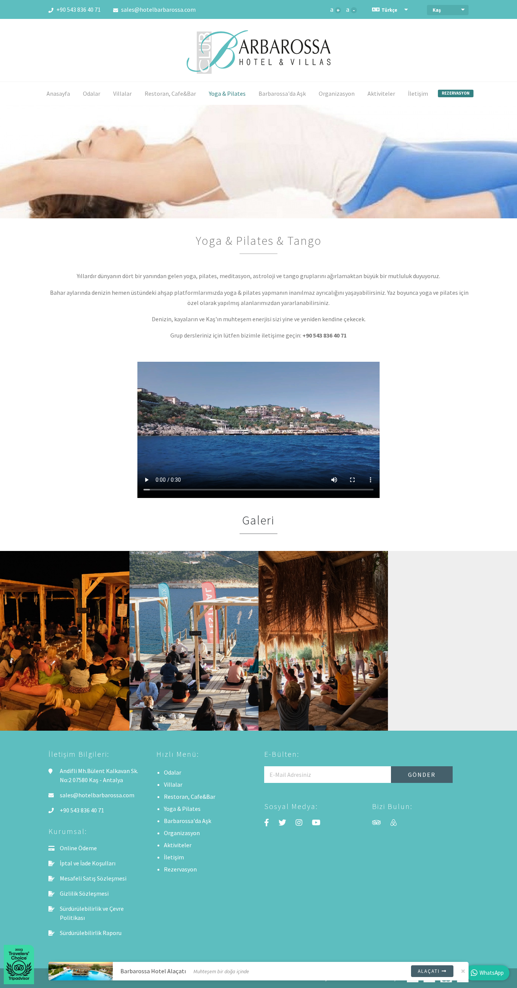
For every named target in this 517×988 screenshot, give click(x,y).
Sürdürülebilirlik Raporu (90, 933)
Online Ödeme (78, 848)
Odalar (91, 93)
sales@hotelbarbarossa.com (158, 9)
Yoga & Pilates (227, 93)
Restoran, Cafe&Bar (170, 93)
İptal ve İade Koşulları (87, 863)
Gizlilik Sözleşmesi (84, 893)
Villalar (122, 93)
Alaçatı (430, 971)
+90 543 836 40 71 (78, 9)
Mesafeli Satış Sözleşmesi (93, 878)
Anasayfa (58, 93)
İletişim (418, 93)
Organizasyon (337, 93)
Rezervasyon (456, 93)
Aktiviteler (381, 93)
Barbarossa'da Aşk (282, 93)
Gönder (422, 774)
